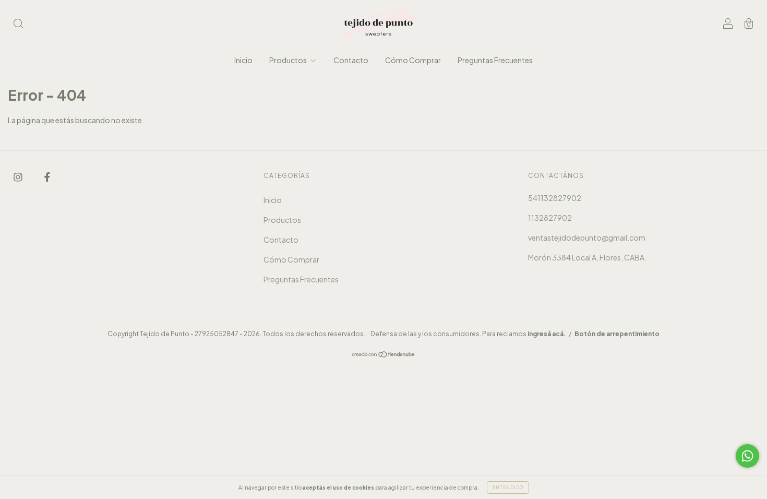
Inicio (243, 60)
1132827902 (550, 217)
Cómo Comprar (413, 60)
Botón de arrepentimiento (617, 334)
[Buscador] (18, 24)
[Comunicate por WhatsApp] (747, 456)
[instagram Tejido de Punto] (18, 176)
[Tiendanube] (383, 355)
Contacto (350, 60)
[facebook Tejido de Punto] (47, 176)
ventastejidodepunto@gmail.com (586, 237)
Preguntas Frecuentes (495, 60)
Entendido (508, 487)
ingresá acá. (547, 334)
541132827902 (554, 198)
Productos (288, 60)
